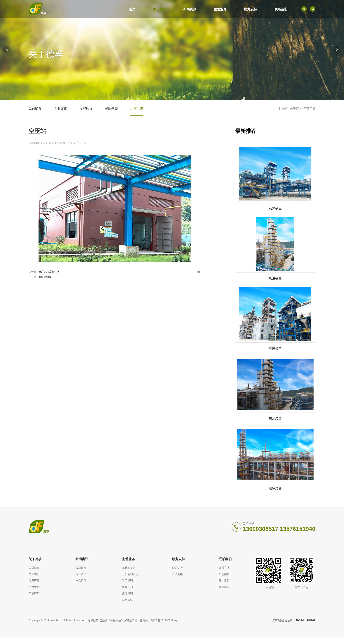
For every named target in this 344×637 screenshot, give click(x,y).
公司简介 (34, 567)
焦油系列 (127, 593)
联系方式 (224, 567)
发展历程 (34, 580)
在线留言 (224, 587)
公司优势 (177, 567)
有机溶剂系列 (130, 574)
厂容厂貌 (309, 108)
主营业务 (220, 9)
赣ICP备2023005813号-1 (165, 620)
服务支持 (250, 9)
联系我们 (280, 9)
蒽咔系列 (127, 587)
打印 (197, 271)
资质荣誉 (34, 587)
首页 (132, 9)
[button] (337, 49)
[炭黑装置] (275, 179)
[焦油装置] (275, 249)
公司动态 (80, 567)
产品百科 (80, 580)
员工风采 (224, 580)
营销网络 (177, 574)
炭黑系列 (127, 580)
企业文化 (34, 574)
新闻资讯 (189, 9)
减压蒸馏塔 (45, 277)
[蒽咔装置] (275, 459)
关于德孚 (159, 9)
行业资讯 (80, 574)
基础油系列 (128, 567)
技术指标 (127, 600)
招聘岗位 (224, 574)
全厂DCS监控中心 (49, 271)
